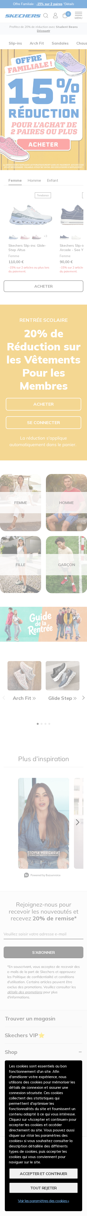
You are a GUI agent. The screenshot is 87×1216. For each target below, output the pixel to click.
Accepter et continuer (43, 1173)
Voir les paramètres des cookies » (43, 1200)
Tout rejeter (43, 1187)
